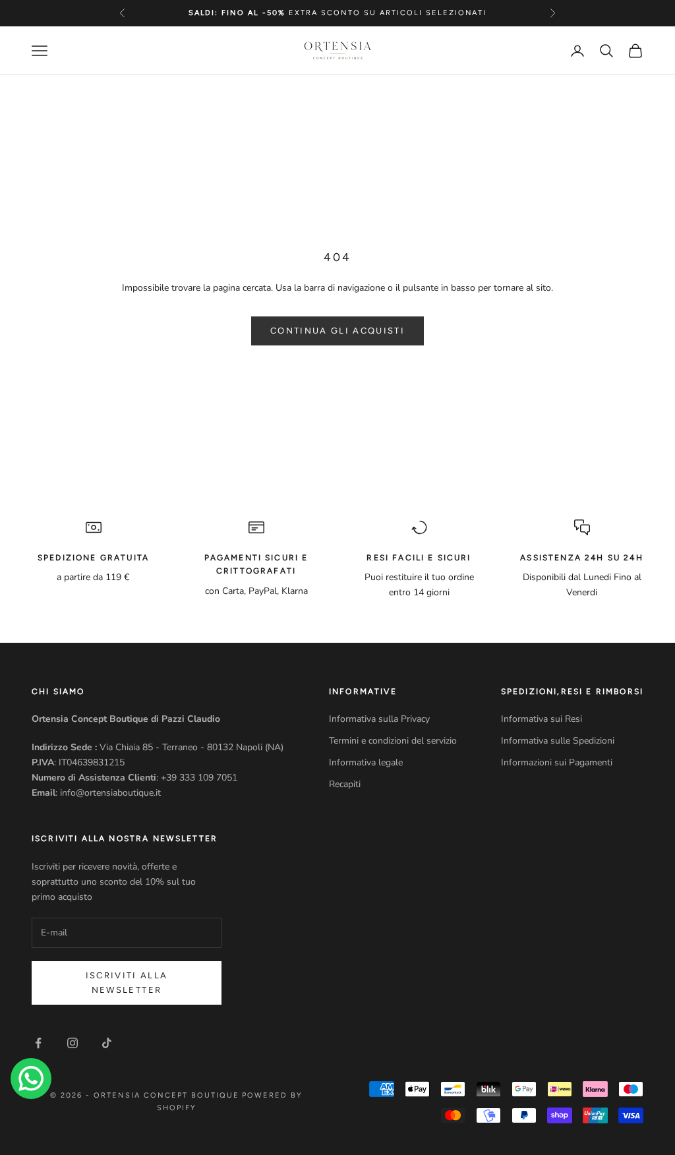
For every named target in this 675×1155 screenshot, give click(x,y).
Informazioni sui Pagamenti (556, 762)
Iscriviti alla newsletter (127, 982)
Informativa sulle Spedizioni (557, 740)
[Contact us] (31, 1078)
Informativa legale (366, 762)
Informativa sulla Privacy (379, 719)
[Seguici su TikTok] (106, 1043)
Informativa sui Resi (541, 719)
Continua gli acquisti (337, 331)
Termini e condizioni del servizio (393, 740)
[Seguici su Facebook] (38, 1043)
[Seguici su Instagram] (72, 1043)
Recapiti (345, 784)
